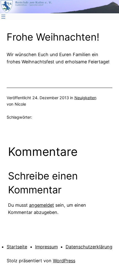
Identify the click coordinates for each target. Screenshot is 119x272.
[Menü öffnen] (3, 16)
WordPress (64, 260)
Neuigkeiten (85, 97)
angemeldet (41, 205)
